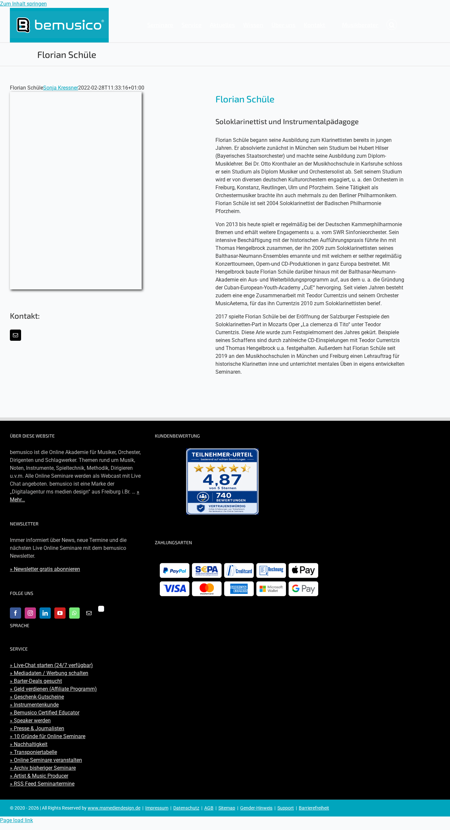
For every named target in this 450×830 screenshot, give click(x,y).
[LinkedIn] (45, 613)
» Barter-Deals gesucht (36, 681)
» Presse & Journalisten (37, 728)
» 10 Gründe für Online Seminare (47, 736)
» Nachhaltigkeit (28, 744)
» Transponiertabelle (33, 752)
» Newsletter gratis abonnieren (45, 569)
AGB (208, 808)
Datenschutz (186, 808)
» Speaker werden (30, 720)
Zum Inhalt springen (23, 4)
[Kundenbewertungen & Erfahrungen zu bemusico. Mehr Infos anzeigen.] (222, 481)
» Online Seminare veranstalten (46, 760)
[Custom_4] (101, 609)
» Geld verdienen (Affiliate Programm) (53, 689)
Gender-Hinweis (256, 808)
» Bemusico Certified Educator (44, 713)
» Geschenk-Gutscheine (37, 697)
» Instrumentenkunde (34, 705)
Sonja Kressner (60, 88)
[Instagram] (30, 613)
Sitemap (226, 808)
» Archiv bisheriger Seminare (43, 768)
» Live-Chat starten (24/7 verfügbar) (51, 665)
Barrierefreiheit (314, 808)
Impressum (156, 808)
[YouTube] (60, 613)
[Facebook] (15, 613)
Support (285, 808)
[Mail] (89, 613)
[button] (391, 24)
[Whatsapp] (74, 613)
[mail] (15, 335)
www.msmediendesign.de (114, 808)
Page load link (16, 820)
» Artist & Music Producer (39, 776)
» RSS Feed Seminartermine (42, 784)
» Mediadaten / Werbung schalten (49, 673)
